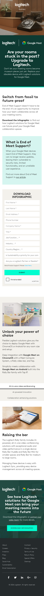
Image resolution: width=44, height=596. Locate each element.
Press (4, 555)
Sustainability (7, 565)
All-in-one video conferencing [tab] (22, 386)
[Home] (22, 4)
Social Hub (6, 561)
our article (21, 177)
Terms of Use (29, 552)
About (4, 545)
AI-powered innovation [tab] (22, 392)
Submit (22, 273)
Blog (4, 558)
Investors (5, 552)
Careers (5, 548)
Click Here (28, 265)
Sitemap (27, 561)
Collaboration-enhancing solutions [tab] (22, 398)
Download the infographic (15, 120)
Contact (27, 545)
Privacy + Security (30, 548)
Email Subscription (9, 568)
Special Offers (29, 558)
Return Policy (29, 555)
